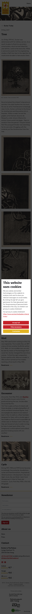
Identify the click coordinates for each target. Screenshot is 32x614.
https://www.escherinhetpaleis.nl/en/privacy (16, 315)
